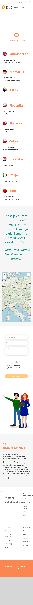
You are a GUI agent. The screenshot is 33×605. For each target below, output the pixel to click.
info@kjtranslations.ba (16, 40)
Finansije (25, 538)
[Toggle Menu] (29, 7)
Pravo (24, 534)
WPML (7, 547)
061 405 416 (9, 498)
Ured (24, 499)
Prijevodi (8, 531)
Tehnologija (26, 542)
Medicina (25, 531)
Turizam (25, 545)
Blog (23, 515)
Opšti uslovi (26, 502)
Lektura (7, 540)
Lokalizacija (8, 544)
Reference (25, 512)
